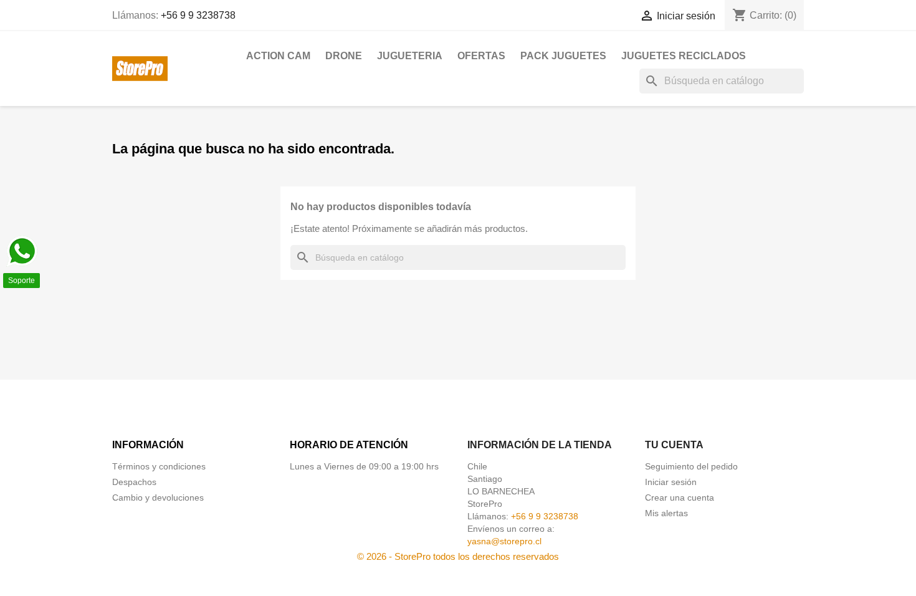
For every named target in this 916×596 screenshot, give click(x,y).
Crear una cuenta (679, 497)
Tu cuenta (674, 445)
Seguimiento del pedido (691, 466)
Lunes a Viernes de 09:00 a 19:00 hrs (364, 466)
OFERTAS (481, 55)
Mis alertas (666, 513)
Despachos (134, 482)
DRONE (343, 55)
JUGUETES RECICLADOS (683, 55)
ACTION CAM (278, 55)
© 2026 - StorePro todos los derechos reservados (458, 556)
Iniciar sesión (671, 482)
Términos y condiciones (159, 466)
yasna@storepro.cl (504, 541)
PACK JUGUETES (563, 55)
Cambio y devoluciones (158, 497)
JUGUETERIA (409, 55)
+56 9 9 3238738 (198, 15)
